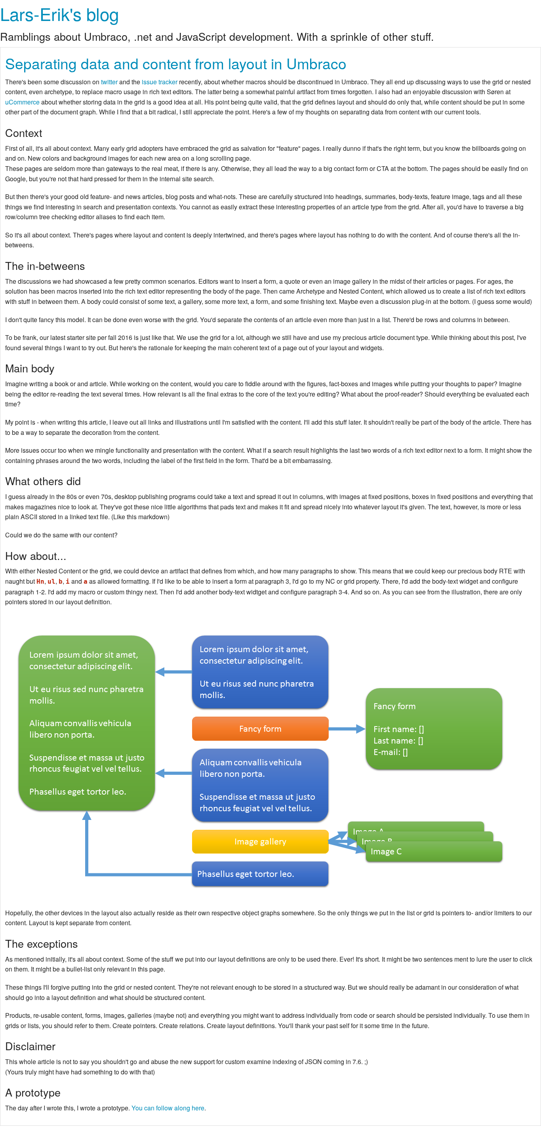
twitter (109, 81)
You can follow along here (167, 1107)
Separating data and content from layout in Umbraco (176, 63)
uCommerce (22, 101)
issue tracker (159, 81)
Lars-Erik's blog (59, 13)
